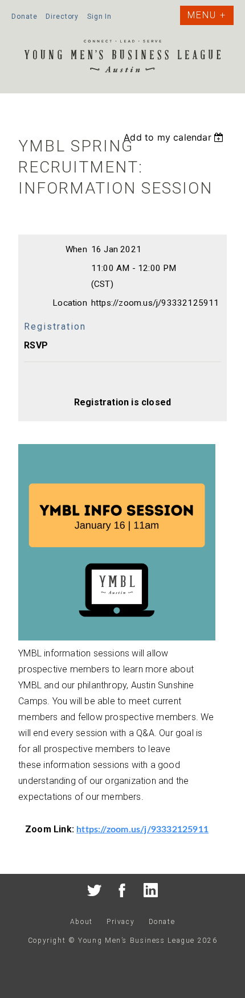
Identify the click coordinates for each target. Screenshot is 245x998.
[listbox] (175, 137)
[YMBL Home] (122, 58)
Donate (24, 16)
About (81, 922)
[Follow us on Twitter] (94, 892)
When (76, 249)
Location (69, 303)
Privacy (120, 922)
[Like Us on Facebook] (122, 892)
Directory (62, 16)
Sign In (99, 16)
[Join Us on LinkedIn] (151, 892)
